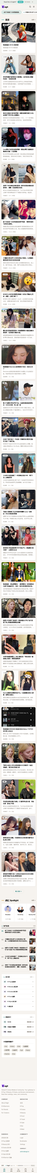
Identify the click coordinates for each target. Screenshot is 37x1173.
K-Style (22, 1122)
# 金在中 (14, 1050)
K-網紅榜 (8, 1006)
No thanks (27, 2)
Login (21, 1138)
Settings (22, 1144)
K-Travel (22, 1119)
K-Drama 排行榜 (10, 991)
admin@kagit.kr (24, 1151)
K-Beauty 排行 (6, 1144)
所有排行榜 (5, 1138)
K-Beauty (23, 1113)
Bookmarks (23, 1141)
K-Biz (21, 1126)
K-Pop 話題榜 (10, 982)
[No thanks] (32, 2)
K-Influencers (5, 1106)
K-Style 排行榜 (10, 1001)
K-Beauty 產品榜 (11, 986)
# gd (21, 1050)
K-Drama (22, 1109)
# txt (6, 1046)
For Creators (5, 1113)
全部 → (33, 19)
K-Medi (22, 1129)
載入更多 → (18, 891)
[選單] (33, 6)
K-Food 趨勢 (9, 996)
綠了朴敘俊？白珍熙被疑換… (11, 12)
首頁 (21, 1103)
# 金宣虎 (25, 1046)
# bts (18, 1046)
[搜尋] (30, 6)
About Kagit (5, 1103)
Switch (20, 2)
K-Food (22, 1116)
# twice (12, 1046)
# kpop (28, 1050)
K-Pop (22, 1106)
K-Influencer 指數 (7, 1157)
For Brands (5, 1109)
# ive (13, 1054)
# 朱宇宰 (7, 1050)
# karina (7, 1054)
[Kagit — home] (5, 6)
